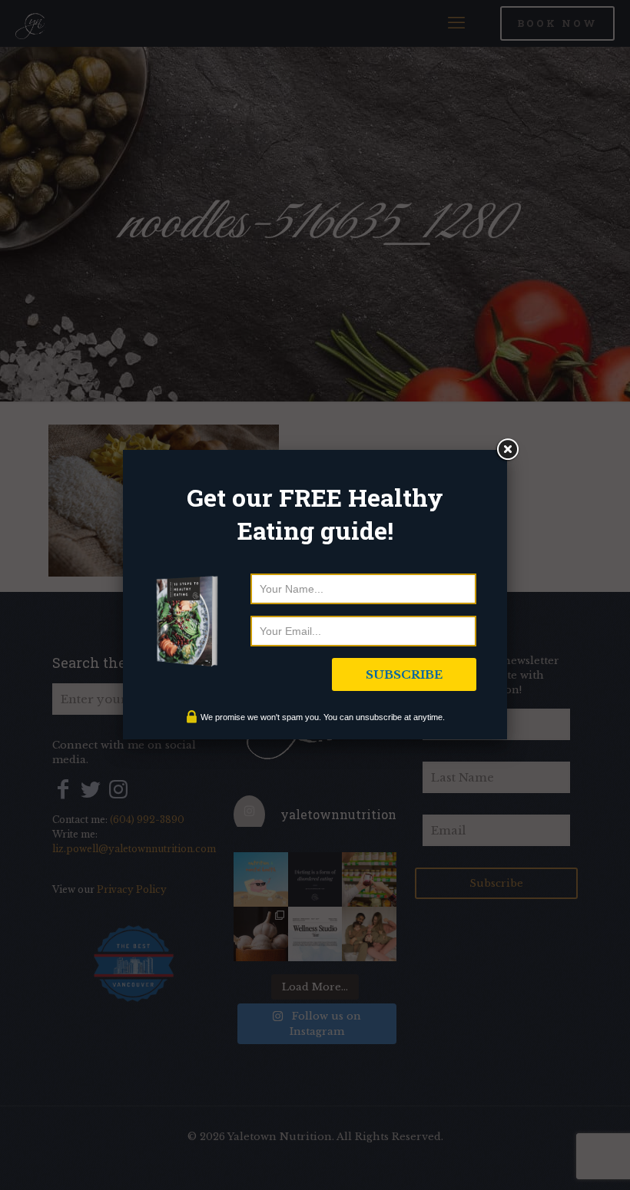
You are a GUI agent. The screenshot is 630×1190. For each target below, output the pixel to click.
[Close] (507, 450)
